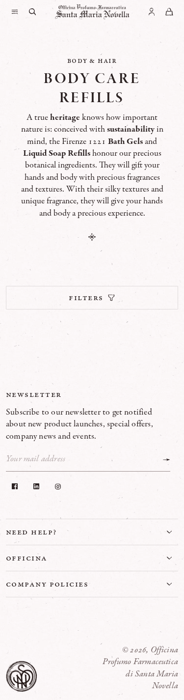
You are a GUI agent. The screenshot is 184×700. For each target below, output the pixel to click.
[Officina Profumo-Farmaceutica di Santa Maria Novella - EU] (92, 12)
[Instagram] (58, 486)
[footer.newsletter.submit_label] (166, 460)
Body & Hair (92, 60)
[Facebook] (15, 486)
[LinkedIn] (36, 486)
